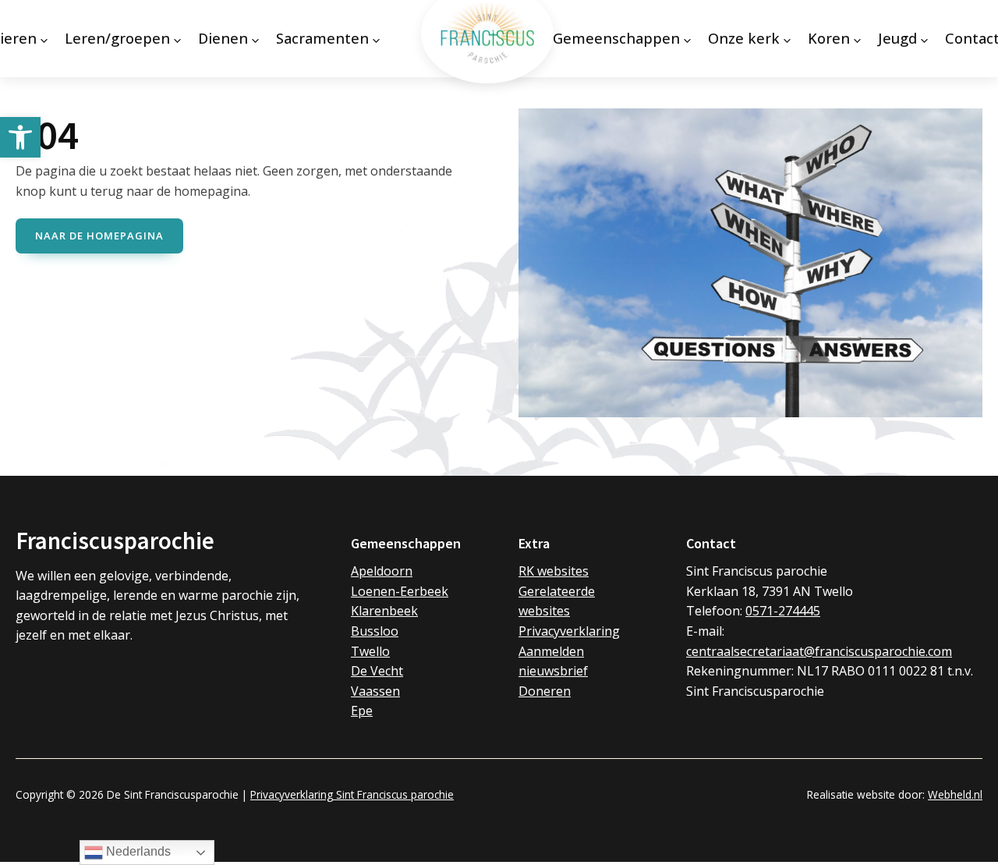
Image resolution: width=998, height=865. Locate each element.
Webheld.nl (955, 794)
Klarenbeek (384, 610)
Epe (362, 710)
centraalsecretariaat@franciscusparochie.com (819, 651)
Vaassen (375, 691)
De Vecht (377, 670)
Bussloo (374, 631)
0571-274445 (782, 610)
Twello (370, 651)
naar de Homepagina (99, 236)
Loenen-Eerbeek (399, 591)
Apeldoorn (381, 571)
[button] (20, 137)
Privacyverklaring (569, 631)
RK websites (553, 571)
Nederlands (137, 851)
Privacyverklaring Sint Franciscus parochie (352, 794)
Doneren (544, 691)
